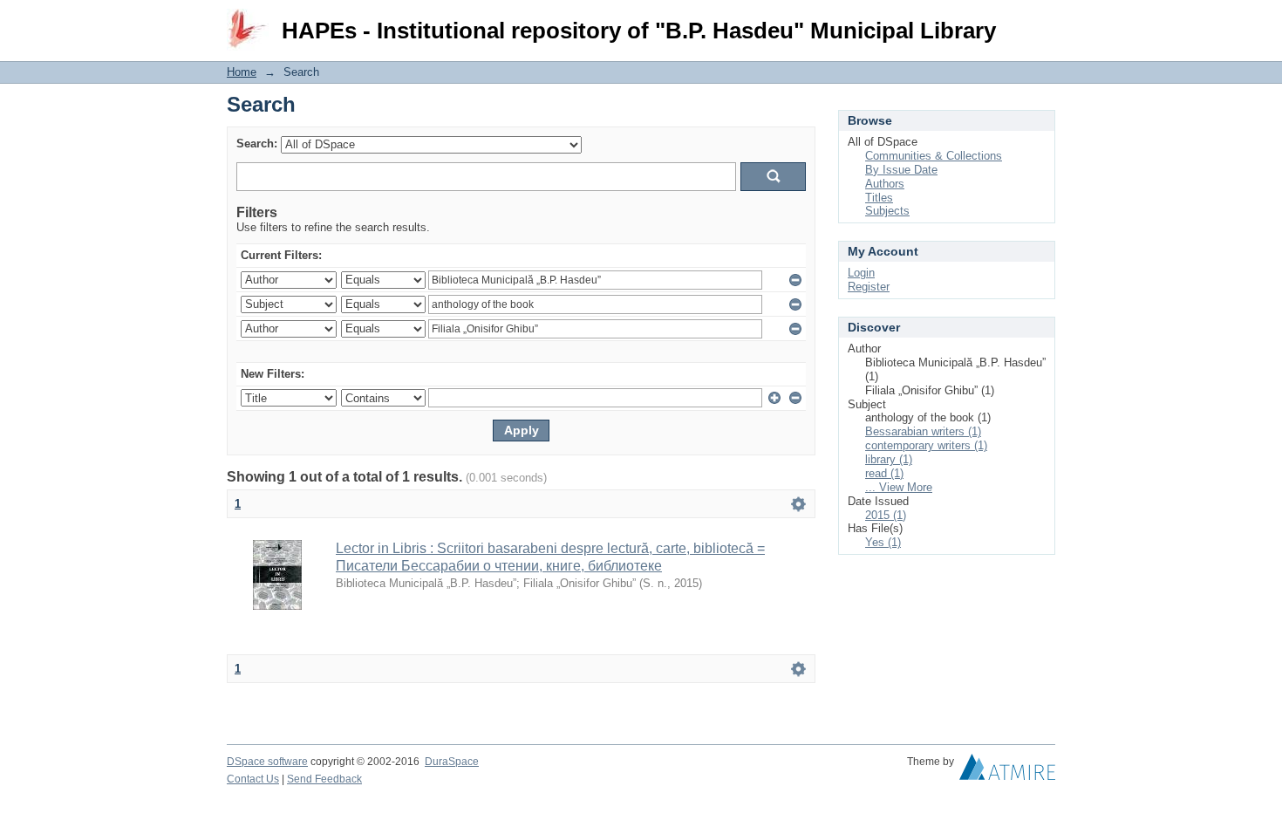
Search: (256, 143)
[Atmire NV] (1007, 771)
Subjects (887, 210)
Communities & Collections (933, 155)
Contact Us (253, 779)
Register (869, 286)
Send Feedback (324, 779)
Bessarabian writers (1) (923, 431)
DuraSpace (452, 761)
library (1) (888, 459)
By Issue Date (901, 169)
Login (1041, 21)
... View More (898, 487)
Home (241, 72)
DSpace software (267, 761)
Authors (884, 183)
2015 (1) (885, 515)
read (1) (884, 473)
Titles (879, 197)
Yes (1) (883, 542)
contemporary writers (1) (926, 445)
